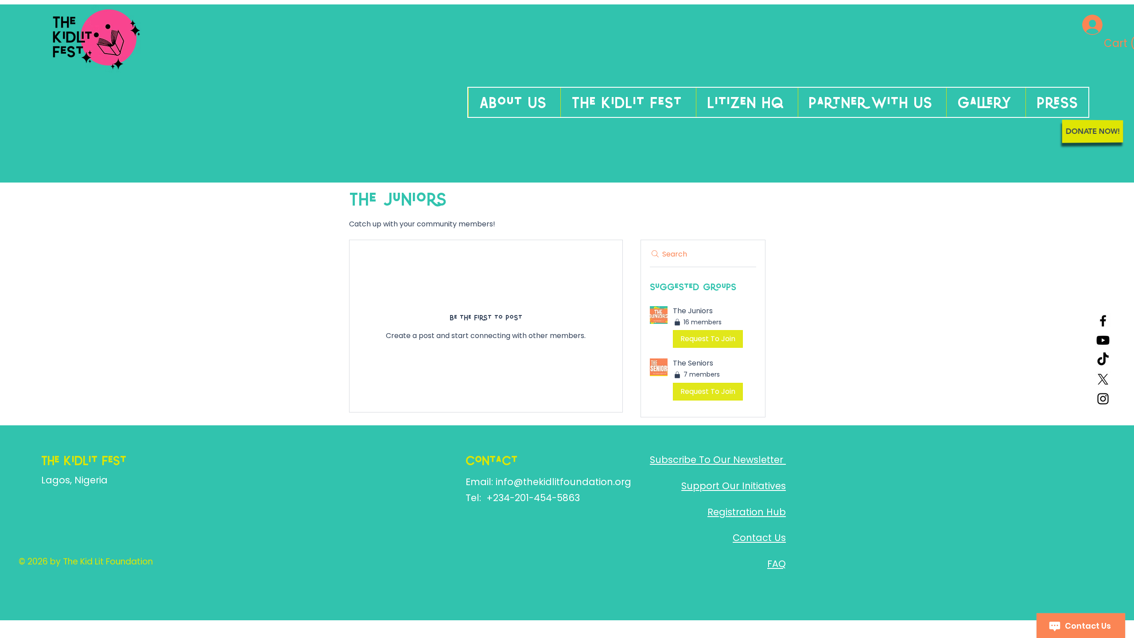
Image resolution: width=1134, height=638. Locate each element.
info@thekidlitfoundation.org (563, 481)
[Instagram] (1103, 398)
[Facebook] (1103, 320)
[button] (1105, 43)
